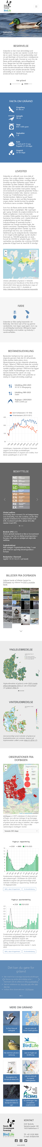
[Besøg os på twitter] (25, 1140)
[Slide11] (25, 605)
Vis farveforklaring (29, 889)
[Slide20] (7, 625)
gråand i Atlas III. (12, 688)
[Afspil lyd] (10, 84)
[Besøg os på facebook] (16, 1140)
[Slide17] (7, 619)
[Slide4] (34, 597)
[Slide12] (7, 608)
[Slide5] (16, 597)
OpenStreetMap (28, 278)
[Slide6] (7, 597)
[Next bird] (40, 23)
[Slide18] (16, 621)
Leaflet (21, 278)
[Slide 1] (21, 996)
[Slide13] (16, 612)
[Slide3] (34, 591)
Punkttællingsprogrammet (21, 979)
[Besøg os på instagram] (21, 1140)
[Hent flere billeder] (21, 631)
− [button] (5, 254)
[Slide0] (19, 526)
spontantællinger (18, 936)
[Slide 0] (20, 996)
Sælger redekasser (11, 982)
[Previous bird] (2, 23)
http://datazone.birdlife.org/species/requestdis (20, 289)
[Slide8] (16, 603)
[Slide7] (25, 598)
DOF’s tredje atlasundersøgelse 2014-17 (20, 684)
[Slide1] (16, 591)
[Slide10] (34, 605)
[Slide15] (25, 617)
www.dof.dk (21, 1145)
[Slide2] (22, 526)
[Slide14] (34, 613)
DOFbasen (7, 582)
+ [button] (5, 251)
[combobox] (21, 831)
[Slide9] (7, 603)
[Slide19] (34, 621)
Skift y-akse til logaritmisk (12, 889)
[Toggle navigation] (36, 6)
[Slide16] (7, 613)
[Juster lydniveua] (22, 84)
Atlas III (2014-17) (30, 740)
